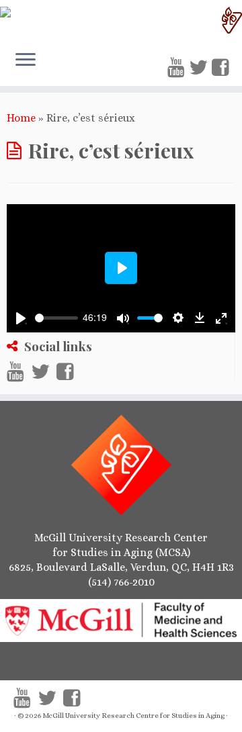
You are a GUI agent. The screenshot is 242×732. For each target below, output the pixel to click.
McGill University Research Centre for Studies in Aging (133, 715)
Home (21, 117)
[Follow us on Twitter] (200, 67)
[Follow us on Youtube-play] (178, 67)
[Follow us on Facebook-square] (222, 67)
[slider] (56, 318)
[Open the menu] (25, 61)
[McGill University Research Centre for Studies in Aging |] (121, 20)
